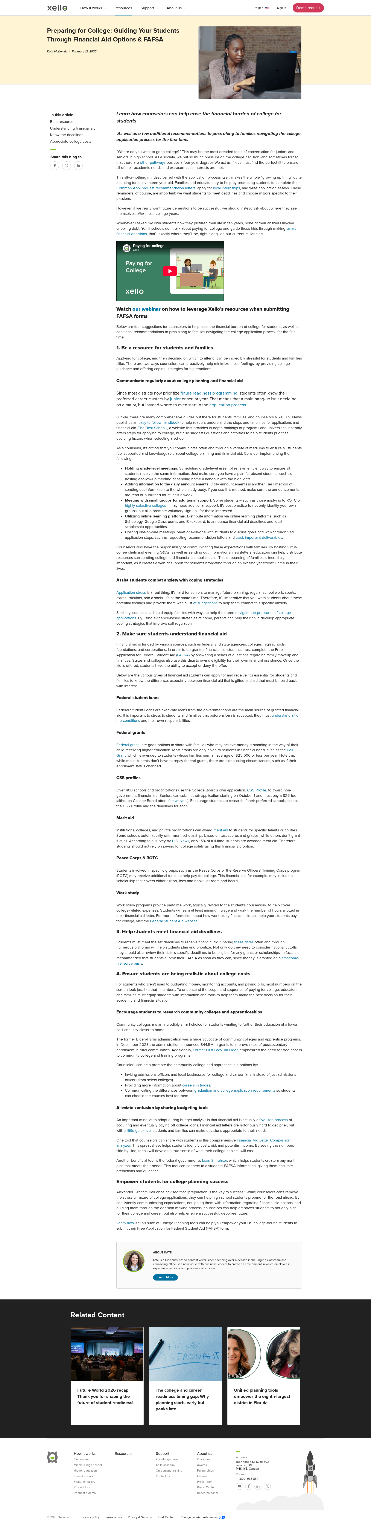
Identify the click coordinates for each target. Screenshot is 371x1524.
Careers (202, 1476)
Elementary (81, 1459)
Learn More (165, 1277)
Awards (202, 1465)
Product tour (82, 1487)
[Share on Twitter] (66, 165)
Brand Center (206, 1487)
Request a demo (85, 1493)
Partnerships (205, 1470)
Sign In (281, 8)
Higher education (85, 1470)
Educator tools (83, 1476)
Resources (123, 8)
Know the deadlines (66, 134)
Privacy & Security (140, 1517)
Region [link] (258, 8)
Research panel (207, 1493)
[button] (263, 8)
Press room (204, 1482)
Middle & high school (88, 1465)
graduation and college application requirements (234, 1090)
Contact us (163, 1476)
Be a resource (61, 121)
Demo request (308, 7)
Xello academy (165, 1465)
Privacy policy (91, 1517)
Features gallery (84, 1482)
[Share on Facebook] (54, 165)
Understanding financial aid (73, 128)
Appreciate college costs (70, 141)
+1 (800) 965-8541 (247, 1479)
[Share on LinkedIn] (78, 165)
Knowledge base (167, 1459)
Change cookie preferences (199, 1517)
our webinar (146, 309)
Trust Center (165, 1517)
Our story (203, 1459)
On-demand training (169, 1470)
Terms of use (113, 1517)
